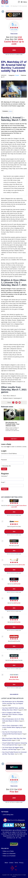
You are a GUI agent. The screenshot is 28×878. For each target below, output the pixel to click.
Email (3, 482)
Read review (14, 33)
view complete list (14, 694)
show (10, 111)
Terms (16, 862)
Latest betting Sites (8, 814)
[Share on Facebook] (13, 402)
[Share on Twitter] (16, 402)
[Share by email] (20, 402)
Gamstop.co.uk (10, 837)
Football (7, 6)
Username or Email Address (9, 453)
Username (4, 476)
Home (2, 6)
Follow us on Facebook (9, 855)
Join (14, 50)
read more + (14, 438)
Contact (11, 862)
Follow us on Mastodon (9, 853)
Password (4, 459)
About (6, 862)
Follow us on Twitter (8, 851)
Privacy (21, 862)
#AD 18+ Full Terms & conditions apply (14, 54)
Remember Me (6, 466)
